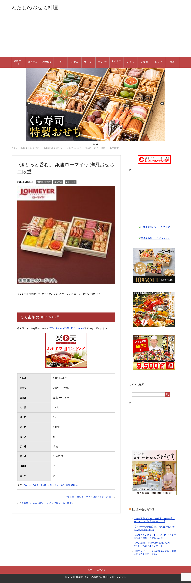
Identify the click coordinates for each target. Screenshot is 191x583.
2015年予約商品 (44, 182)
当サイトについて (96, 570)
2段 (34, 485)
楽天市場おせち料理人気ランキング (66, 328)
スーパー (88, 62)
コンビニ (102, 62)
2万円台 (27, 485)
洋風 (67, 485)
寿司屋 (144, 62)
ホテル (130, 62)
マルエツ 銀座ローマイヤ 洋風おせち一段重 (89, 497)
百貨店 (74, 62)
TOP (26, 148)
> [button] (162, 104)
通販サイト (18, 62)
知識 (172, 62)
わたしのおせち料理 (35, 7)
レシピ (158, 62)
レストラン (116, 62)
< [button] (29, 104)
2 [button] (97, 144)
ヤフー (60, 62)
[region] (95, 104)
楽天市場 (32, 62)
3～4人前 (41, 485)
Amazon (47, 62)
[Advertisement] (95, 36)
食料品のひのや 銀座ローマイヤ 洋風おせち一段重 (46, 503)
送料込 (74, 485)
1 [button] (94, 144)
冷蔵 (62, 485)
